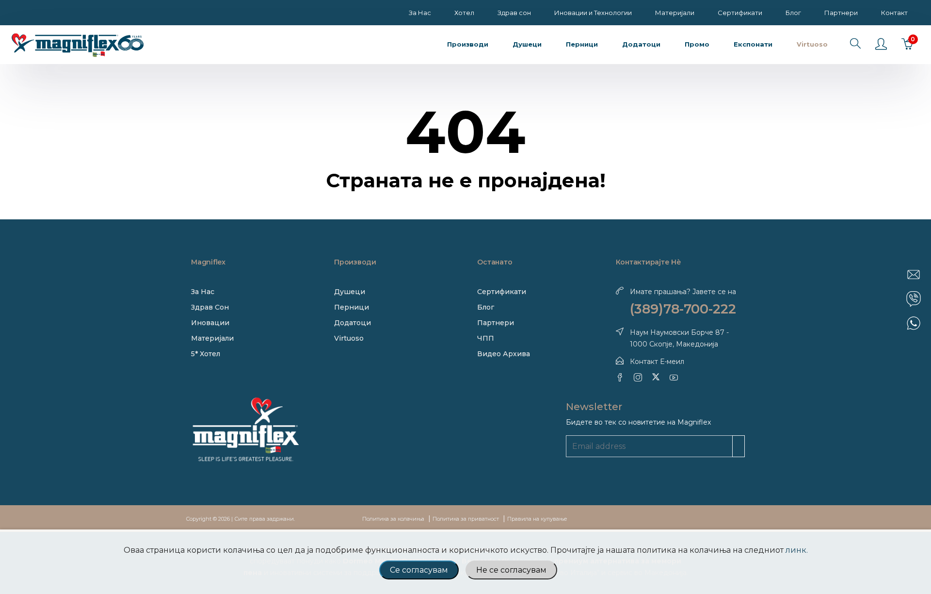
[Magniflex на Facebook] (620, 377)
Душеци (349, 291)
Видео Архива (503, 353)
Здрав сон (514, 12)
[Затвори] (922, 259)
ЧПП (485, 338)
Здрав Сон (210, 307)
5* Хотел (205, 353)
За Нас (420, 12)
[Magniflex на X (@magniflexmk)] (656, 377)
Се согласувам (419, 570)
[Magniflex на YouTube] (674, 377)
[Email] (913, 274)
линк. (797, 550)
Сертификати (740, 12)
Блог (793, 12)
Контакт (894, 12)
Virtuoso (349, 338)
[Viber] (913, 299)
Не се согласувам (511, 570)
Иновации (210, 322)
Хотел (464, 12)
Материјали (674, 12)
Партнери (841, 12)
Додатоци (352, 322)
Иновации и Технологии (593, 12)
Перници (351, 307)
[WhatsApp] (913, 323)
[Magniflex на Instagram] (638, 377)
